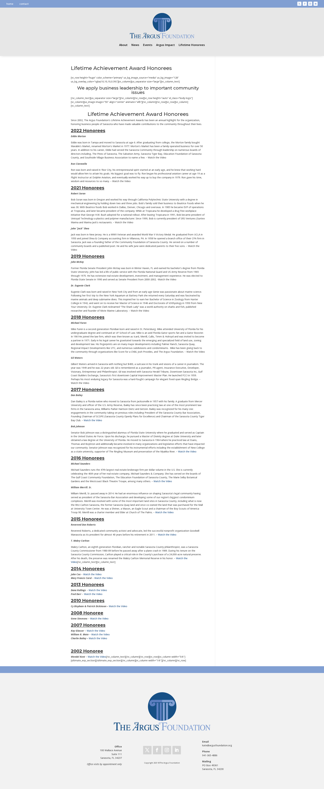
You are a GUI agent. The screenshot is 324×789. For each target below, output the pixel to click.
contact (24, 3)
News (135, 45)
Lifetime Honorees (192, 45)
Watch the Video (93, 420)
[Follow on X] (299, 4)
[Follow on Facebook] (305, 4)
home (9, 3)
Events (147, 45)
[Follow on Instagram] (310, 4)
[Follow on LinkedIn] (316, 4)
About (123, 45)
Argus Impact (165, 45)
